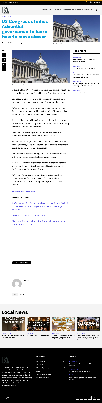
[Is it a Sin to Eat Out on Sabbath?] (38, 324)
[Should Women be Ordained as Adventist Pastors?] (13, 324)
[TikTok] (85, 398)
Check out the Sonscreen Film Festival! (28, 215)
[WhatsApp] (4, 69)
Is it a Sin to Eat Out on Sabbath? (84, 68)
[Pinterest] (4, 65)
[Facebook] (4, 55)
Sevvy (20, 43)
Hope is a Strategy (79, 92)
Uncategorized (77, 57)
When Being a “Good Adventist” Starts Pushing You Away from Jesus (86, 84)
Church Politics (7, 16)
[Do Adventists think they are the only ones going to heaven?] (63, 324)
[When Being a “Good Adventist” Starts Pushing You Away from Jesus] (88, 324)
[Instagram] (81, 398)
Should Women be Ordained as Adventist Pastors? (84, 60)
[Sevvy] (17, 283)
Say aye (22, 294)
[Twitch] (90, 398)
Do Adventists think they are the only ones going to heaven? (86, 76)
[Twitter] (4, 60)
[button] (97, 10)
